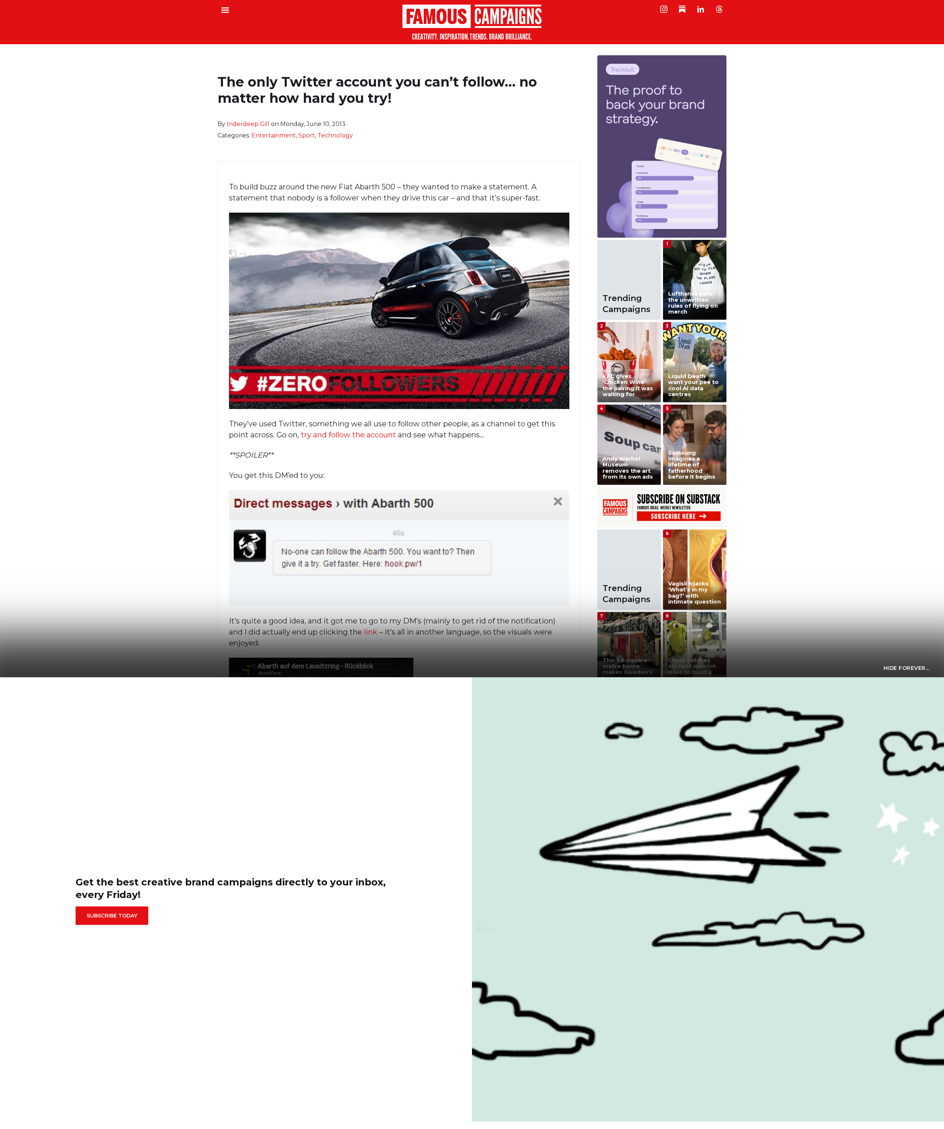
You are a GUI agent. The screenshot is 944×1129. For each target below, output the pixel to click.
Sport (306, 135)
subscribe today (112, 915)
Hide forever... (907, 668)
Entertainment (273, 135)
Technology (335, 135)
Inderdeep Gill (248, 123)
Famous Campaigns (472, 22)
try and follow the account (348, 434)
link (371, 632)
